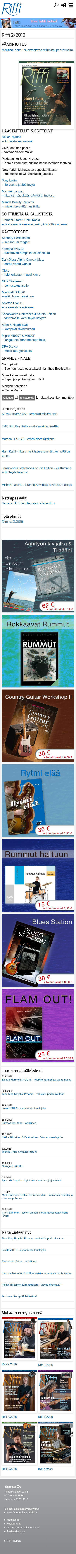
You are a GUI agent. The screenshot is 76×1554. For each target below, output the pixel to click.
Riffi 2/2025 (9, 1468)
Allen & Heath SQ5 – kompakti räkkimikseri (29, 414)
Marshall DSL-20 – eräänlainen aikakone (28, 439)
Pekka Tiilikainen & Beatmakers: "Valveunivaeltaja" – (32, 1137)
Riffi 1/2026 (45, 1365)
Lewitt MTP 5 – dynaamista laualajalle (24, 1108)
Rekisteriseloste (16, 1531)
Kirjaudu (8, 397)
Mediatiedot (13, 1519)
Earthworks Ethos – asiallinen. (19, 1122)
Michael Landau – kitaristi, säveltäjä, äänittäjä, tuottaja (37, 485)
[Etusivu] (11, 9)
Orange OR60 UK (12, 1166)
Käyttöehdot (14, 1523)
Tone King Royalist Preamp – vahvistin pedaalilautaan (33, 1093)
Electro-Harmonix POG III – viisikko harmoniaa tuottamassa (36, 1079)
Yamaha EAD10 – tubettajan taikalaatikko (28, 503)
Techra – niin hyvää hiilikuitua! (19, 1151)
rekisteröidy (27, 397)
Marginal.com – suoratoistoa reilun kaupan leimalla (37, 50)
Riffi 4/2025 (9, 1416)
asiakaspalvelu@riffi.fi (26, 1508)
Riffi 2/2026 (9, 1364)
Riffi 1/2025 (45, 1469)
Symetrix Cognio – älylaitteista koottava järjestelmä (31, 1180)
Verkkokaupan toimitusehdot (23, 1527)
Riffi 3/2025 (45, 1416)
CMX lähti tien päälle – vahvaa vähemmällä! (30, 426)
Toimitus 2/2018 (12, 521)
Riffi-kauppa (14, 1540)
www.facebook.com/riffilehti (22, 1512)
